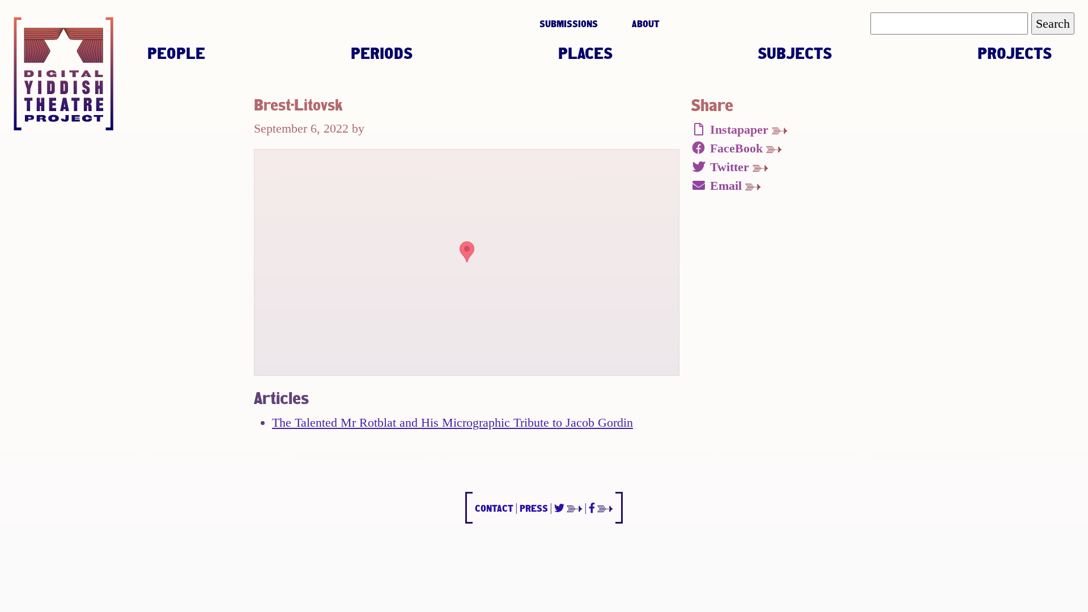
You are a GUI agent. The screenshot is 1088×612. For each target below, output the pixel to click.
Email (726, 185)
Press (534, 508)
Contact (494, 508)
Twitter (730, 167)
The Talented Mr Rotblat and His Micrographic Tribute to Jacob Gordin (452, 422)
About (646, 23)
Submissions (568, 23)
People (176, 52)
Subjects (795, 52)
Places (585, 52)
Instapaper (739, 129)
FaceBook (736, 148)
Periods (382, 52)
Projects (1015, 52)
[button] (467, 251)
